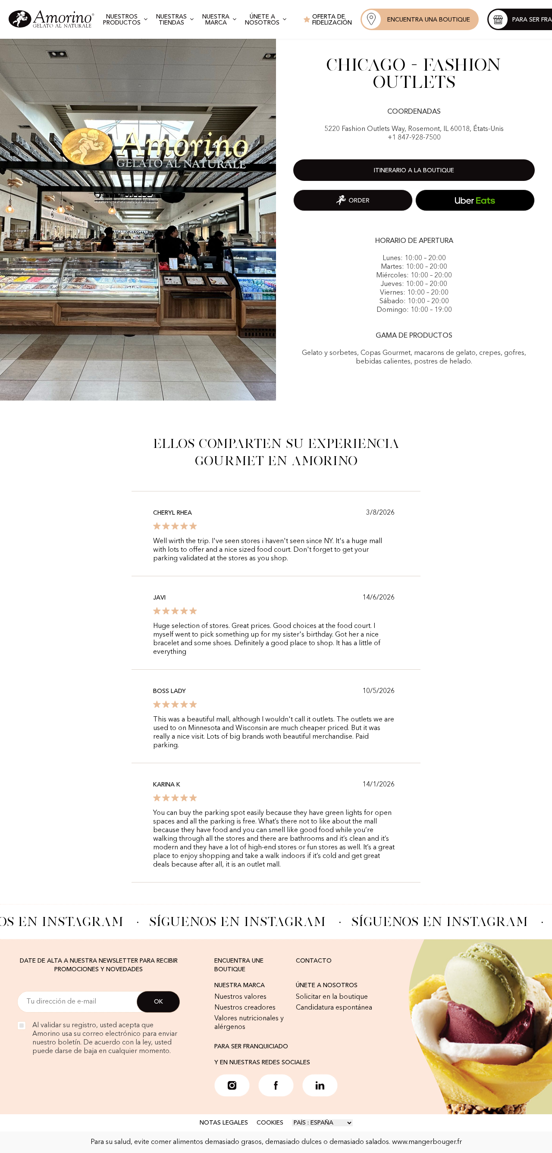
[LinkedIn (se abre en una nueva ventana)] (320, 1085)
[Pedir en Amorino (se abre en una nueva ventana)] (353, 200)
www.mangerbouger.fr (427, 1142)
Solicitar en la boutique (332, 997)
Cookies (270, 1123)
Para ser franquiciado (251, 1047)
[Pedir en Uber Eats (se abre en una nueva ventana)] (475, 200)
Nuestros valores (240, 997)
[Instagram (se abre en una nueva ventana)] (232, 1085)
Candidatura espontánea (334, 1007)
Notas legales (224, 1123)
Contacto (314, 961)
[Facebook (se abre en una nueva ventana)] (276, 1085)
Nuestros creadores (245, 1007)
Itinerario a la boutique (414, 171)
